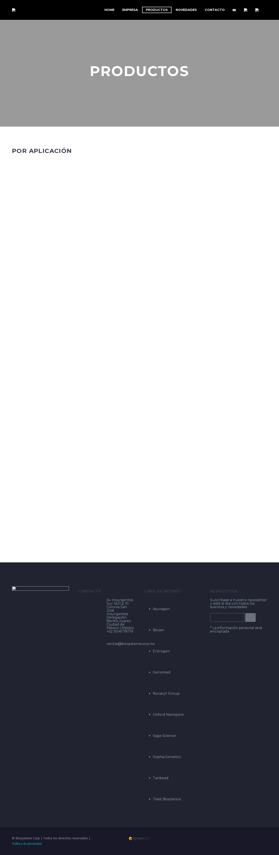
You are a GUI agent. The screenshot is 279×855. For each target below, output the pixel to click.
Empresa (130, 10)
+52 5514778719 (120, 631)
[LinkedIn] (260, 838)
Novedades (186, 10)
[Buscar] (267, 10)
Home (109, 10)
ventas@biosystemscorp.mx (131, 644)
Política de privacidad (27, 843)
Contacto (215, 10)
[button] (23, 163)
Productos (157, 10)
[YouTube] (265, 838)
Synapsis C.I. (141, 838)
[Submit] (250, 617)
